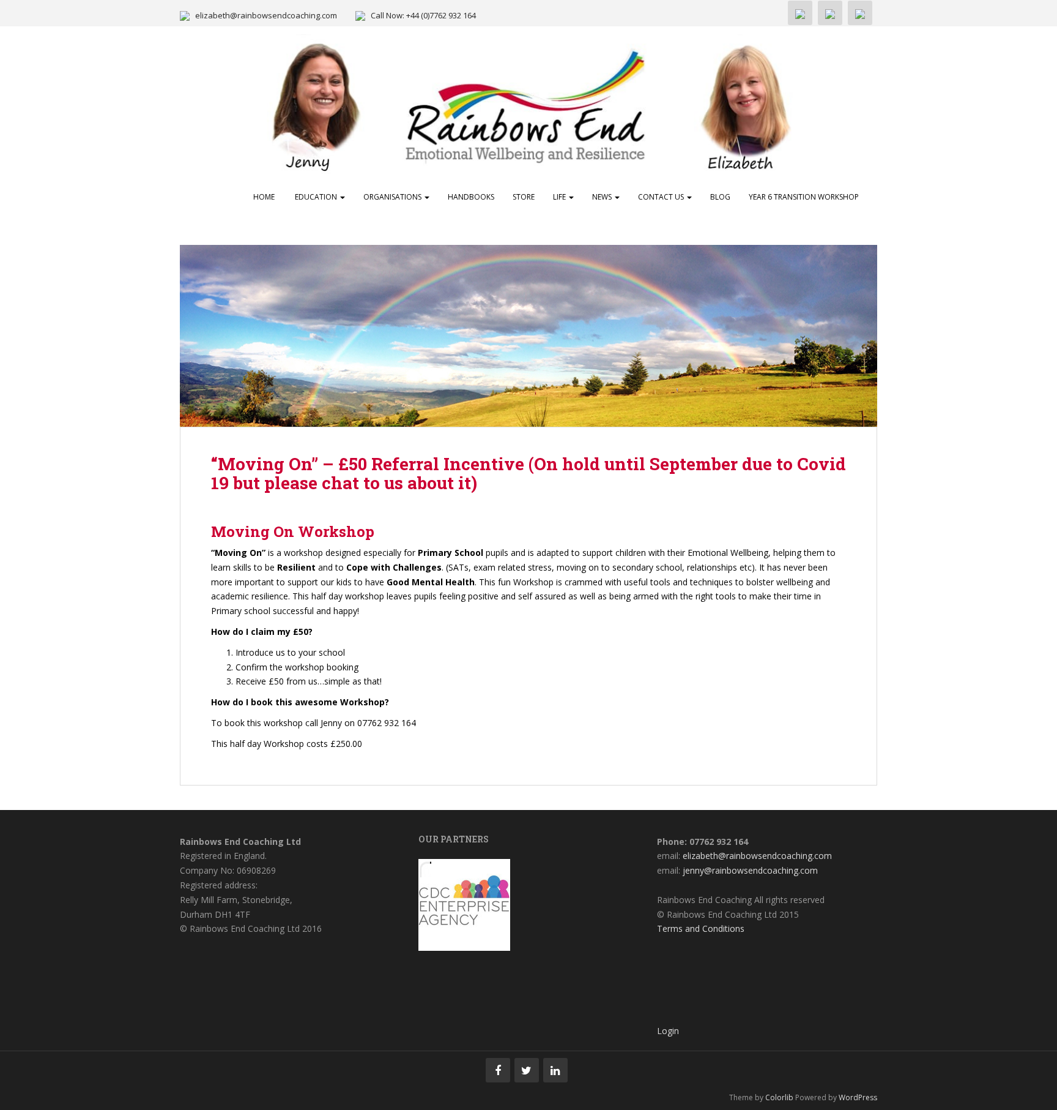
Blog (720, 197)
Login (668, 1031)
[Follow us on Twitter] (526, 1070)
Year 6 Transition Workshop (804, 197)
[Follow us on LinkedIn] (555, 1070)
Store (524, 197)
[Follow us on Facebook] (498, 1070)
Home (264, 197)
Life (560, 197)
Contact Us (662, 197)
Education (316, 197)
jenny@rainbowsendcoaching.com (750, 870)
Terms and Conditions (700, 928)
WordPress (858, 1097)
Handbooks (471, 197)
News (603, 197)
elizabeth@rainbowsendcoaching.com (266, 15)
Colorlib (779, 1097)
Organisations (393, 197)
